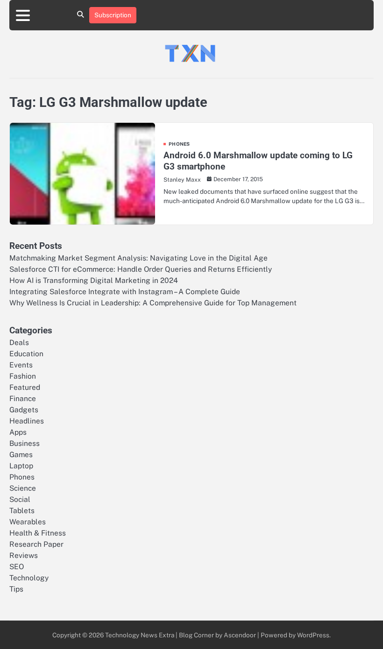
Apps (18, 432)
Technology (29, 577)
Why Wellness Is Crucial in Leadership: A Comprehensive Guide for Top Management (153, 302)
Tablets (22, 510)
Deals (19, 342)
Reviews (23, 555)
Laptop (21, 465)
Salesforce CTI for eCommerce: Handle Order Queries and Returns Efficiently (140, 269)
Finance (22, 398)
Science (22, 488)
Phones (179, 143)
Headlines (26, 420)
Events (21, 364)
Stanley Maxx (182, 179)
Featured (24, 387)
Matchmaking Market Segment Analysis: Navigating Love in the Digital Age (138, 258)
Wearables (27, 521)
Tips (16, 589)
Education (26, 353)
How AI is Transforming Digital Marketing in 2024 (93, 280)
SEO (16, 566)
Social (19, 499)
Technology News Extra (139, 635)
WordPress (313, 635)
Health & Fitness (37, 533)
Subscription (112, 15)
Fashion (22, 376)
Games (21, 454)
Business (24, 443)
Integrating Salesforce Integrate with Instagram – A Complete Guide (124, 291)
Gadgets (23, 409)
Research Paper (36, 544)
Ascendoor (240, 635)
